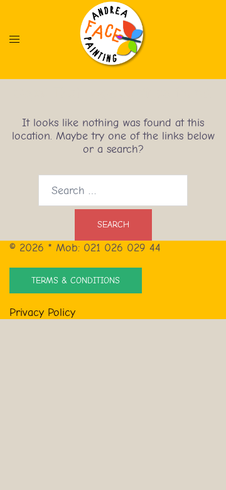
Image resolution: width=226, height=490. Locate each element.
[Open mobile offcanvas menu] (14, 39)
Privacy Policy (42, 312)
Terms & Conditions (75, 280)
